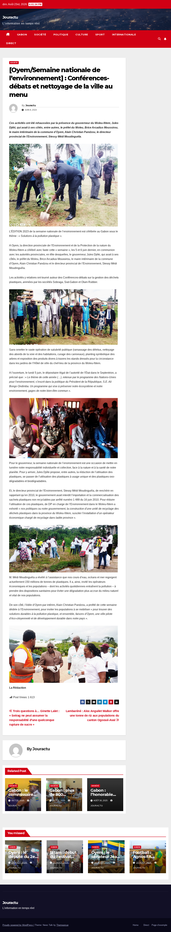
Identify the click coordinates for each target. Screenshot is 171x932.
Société (40, 34)
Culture (81, 34)
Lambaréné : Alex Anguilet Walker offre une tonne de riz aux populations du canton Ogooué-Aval (92, 715)
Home (135, 925)
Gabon (22, 34)
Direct (11, 43)
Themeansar (62, 925)
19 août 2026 (144, 863)
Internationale (124, 34)
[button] (159, 38)
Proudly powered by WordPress (18, 925)
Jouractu (10, 17)
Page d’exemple (159, 925)
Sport (100, 34)
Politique (60, 34)
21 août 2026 (61, 863)
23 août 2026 (20, 863)
